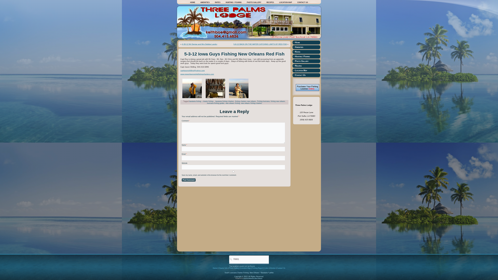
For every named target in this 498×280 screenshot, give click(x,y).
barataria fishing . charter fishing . (201, 101)
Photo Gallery (254, 2)
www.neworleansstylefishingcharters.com (197, 74)
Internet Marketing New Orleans (252, 278)
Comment (186, 121)
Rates (217, 2)
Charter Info (223, 268)
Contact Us (302, 2)
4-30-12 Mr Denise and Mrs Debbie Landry (199, 44)
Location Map (285, 2)
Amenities (205, 2)
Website (184, 163)
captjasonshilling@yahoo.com (192, 70)
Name (184, 145)
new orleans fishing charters (251, 103)
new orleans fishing (233, 103)
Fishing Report (257, 268)
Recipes (270, 2)
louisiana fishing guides (215, 103)
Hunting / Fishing (234, 2)
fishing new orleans (278, 101)
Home (192, 2)
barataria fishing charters (224, 101)
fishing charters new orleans (245, 101)
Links (266, 268)
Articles (272, 268)
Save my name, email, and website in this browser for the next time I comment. (209, 175)
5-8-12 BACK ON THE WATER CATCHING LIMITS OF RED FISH (260, 44)
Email (184, 154)
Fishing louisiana (263, 101)
